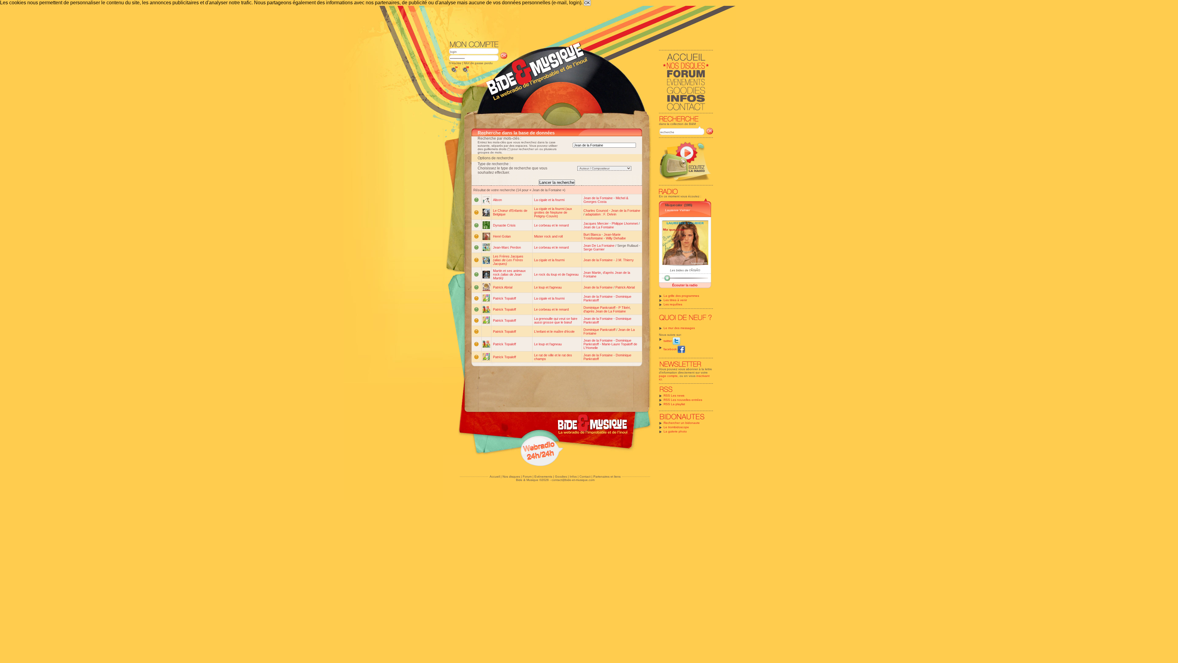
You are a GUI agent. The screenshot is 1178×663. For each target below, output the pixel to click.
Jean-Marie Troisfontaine (602, 236)
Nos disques (511, 476)
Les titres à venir (675, 300)
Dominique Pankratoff (599, 307)
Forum (527, 476)
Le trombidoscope (676, 427)
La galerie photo (675, 431)
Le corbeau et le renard (551, 225)
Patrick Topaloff (504, 298)
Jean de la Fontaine (598, 198)
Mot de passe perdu (478, 63)
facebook (671, 349)
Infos (573, 476)
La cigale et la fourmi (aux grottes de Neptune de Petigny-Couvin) (553, 212)
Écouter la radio (685, 285)
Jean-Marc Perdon (507, 247)
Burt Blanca (592, 234)
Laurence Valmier (677, 210)
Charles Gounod (595, 210)
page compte (668, 376)
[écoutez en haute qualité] (465, 72)
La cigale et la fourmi (549, 200)
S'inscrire (455, 63)
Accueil (495, 476)
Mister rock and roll (548, 236)
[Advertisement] (581, 23)
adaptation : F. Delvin (600, 214)
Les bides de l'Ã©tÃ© (685, 270)
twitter (668, 341)
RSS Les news (674, 395)
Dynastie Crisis (504, 225)
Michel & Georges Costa (605, 200)
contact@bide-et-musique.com (573, 480)
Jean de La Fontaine (598, 227)
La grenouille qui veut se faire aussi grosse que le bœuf (555, 320)
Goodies (561, 476)
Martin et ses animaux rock (509, 274)
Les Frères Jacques (508, 260)
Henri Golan (502, 236)
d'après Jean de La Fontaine (604, 311)
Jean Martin (592, 272)
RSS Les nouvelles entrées (683, 399)
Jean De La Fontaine (598, 245)
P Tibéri (624, 307)
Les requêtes (673, 304)
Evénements (543, 476)
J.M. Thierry (625, 260)
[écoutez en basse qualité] (454, 72)
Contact (585, 476)
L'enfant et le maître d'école (554, 331)
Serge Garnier (594, 249)
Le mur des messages (679, 328)
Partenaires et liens (607, 476)
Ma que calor (673, 205)
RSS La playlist (674, 404)
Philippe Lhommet (625, 223)
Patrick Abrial (502, 287)
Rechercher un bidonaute (682, 423)
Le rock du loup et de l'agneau (556, 274)
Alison (497, 200)
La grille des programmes (681, 295)
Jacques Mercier (596, 223)
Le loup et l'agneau (548, 287)
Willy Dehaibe (616, 238)
